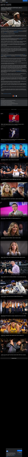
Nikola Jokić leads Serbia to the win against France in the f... (12, 124)
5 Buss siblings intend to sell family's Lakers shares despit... (12, 198)
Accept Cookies (20, 450)
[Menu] (1, 1)
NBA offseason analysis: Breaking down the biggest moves (7, 102)
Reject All (20, 452)
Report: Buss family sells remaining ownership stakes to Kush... (13, 257)
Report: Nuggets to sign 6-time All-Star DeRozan (6, 101)
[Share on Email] (16, 96)
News (7, 2)
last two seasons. (16, 32)
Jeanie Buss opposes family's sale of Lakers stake (11, 237)
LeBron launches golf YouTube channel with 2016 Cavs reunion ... (14, 354)
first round (5, 32)
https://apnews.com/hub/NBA (7, 93)
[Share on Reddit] (13, 96)
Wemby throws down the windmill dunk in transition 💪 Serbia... (13, 139)
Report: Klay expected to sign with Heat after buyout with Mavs (8, 100)
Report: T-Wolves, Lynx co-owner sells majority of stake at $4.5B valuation (9, 103)
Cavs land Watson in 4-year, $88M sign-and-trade (11, 179)
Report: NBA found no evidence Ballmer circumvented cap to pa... (14, 276)
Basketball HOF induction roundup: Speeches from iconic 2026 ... (14, 315)
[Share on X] (11, 96)
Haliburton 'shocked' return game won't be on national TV (12, 335)
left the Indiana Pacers (19, 30)
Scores (4, 2)
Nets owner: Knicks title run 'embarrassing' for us (11, 218)
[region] (14, 452)
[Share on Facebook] (14, 96)
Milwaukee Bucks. (16, 31)
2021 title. (20, 38)
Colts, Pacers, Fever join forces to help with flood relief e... (12, 296)
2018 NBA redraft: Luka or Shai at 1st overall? (10, 159)
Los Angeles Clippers (18, 71)
